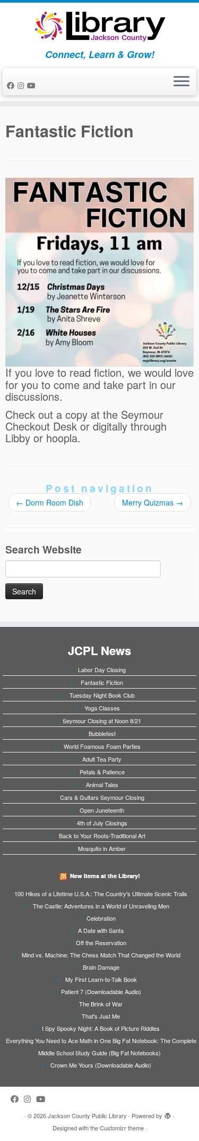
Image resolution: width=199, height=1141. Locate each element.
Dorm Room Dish (49, 502)
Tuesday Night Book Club (102, 695)
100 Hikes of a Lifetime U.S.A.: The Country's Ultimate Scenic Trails (100, 893)
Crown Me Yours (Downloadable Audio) (100, 1065)
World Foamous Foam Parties (102, 746)
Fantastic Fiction (102, 682)
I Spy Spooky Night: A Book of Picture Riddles (101, 1028)
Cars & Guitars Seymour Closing (102, 797)
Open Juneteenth (102, 810)
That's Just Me (101, 1016)
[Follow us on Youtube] (33, 85)
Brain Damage (101, 967)
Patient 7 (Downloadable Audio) (101, 991)
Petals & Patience (102, 771)
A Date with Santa (101, 930)
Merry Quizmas (152, 502)
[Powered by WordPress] (167, 1113)
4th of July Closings (102, 822)
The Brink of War (101, 1003)
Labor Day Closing (102, 669)
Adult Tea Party (102, 759)
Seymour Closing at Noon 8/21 (102, 720)
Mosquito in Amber (102, 848)
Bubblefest (102, 733)
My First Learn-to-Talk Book (101, 979)
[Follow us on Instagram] (22, 85)
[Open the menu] (181, 82)
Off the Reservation (101, 942)
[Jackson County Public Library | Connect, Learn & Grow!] (99, 26)
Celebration (101, 918)
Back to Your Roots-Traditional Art (102, 835)
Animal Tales (102, 784)
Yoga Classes (102, 708)
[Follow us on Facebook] (12, 85)
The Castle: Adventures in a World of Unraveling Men (101, 906)
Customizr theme (122, 1127)
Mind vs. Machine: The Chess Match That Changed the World (101, 954)
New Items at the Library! (105, 876)
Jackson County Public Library (87, 1115)
